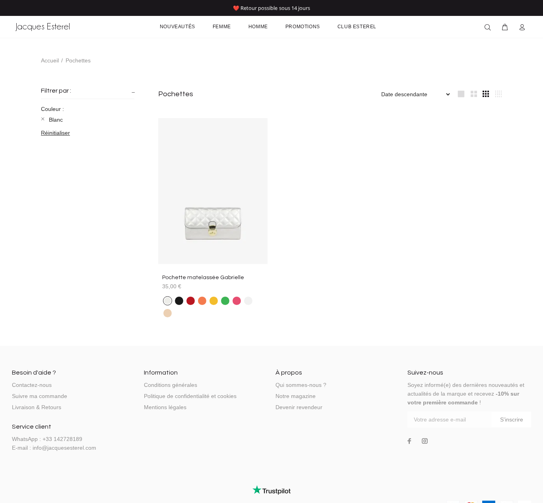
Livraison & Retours (36, 407)
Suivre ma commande (39, 396)
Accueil (50, 60)
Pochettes (78, 60)
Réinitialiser (55, 133)
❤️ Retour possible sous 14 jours (271, 8)
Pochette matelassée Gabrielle (203, 277)
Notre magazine (295, 396)
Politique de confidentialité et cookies (190, 396)
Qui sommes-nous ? (300, 385)
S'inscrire (511, 419)
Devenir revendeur (298, 407)
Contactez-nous (32, 385)
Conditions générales (170, 385)
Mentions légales (165, 407)
